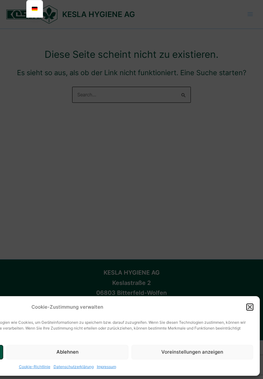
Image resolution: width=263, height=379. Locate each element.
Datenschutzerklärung (74, 366)
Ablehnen (67, 352)
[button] (250, 307)
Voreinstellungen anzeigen (192, 352)
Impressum (106, 366)
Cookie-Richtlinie (34, 366)
